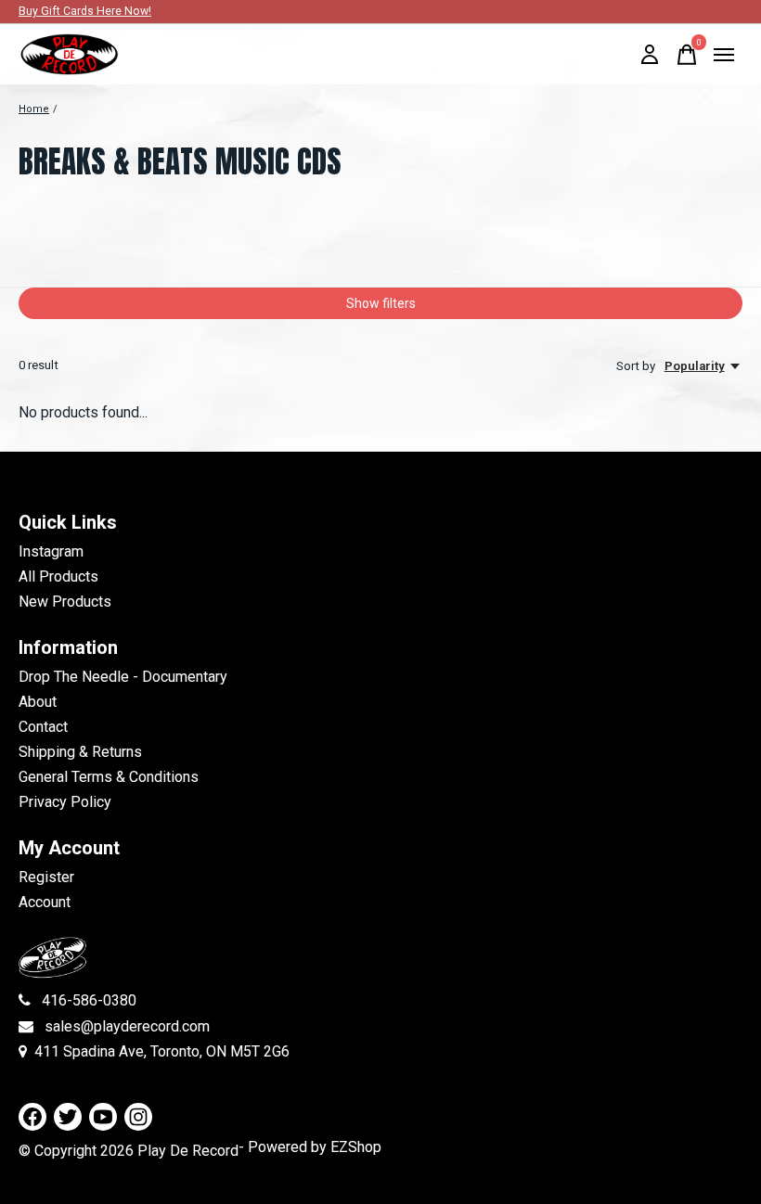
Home (34, 109)
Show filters (381, 303)
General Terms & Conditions (109, 777)
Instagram (51, 551)
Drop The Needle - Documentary (123, 676)
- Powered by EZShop (310, 1147)
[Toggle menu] (723, 54)
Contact (43, 727)
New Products (65, 601)
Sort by (637, 366)
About (38, 702)
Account (45, 902)
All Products (58, 576)
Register (46, 877)
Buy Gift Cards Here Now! (85, 11)
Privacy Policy (65, 802)
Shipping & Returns (80, 752)
